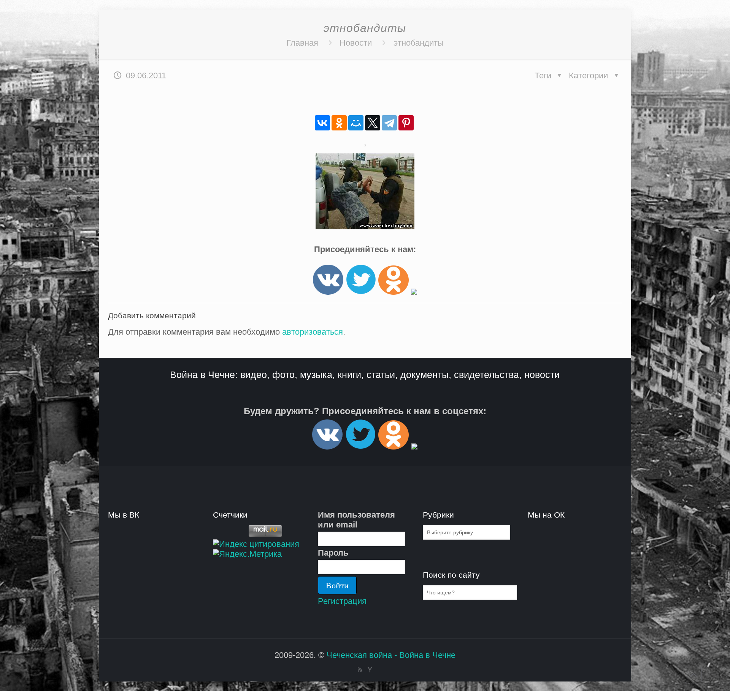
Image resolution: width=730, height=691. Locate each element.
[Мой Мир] (355, 122)
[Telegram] (389, 122)
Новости (356, 43)
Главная (302, 43)
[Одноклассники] (339, 122)
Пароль (333, 553)
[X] (372, 122)
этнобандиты (419, 43)
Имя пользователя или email (356, 519)
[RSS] (360, 669)
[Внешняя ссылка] (328, 292)
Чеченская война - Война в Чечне (391, 655)
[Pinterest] (406, 122)
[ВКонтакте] (322, 122)
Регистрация (342, 601)
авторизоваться (312, 332)
